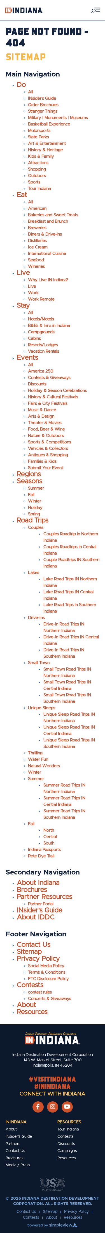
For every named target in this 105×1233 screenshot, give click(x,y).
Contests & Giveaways (49, 378)
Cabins (34, 338)
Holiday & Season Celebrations (57, 390)
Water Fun (38, 759)
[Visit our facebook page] (38, 1107)
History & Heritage (45, 150)
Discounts (37, 384)
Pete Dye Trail (41, 856)
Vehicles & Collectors (48, 448)
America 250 (40, 371)
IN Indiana (16, 1122)
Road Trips (32, 520)
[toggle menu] (95, 10)
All (30, 92)
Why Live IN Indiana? (48, 280)
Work (33, 293)
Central (50, 837)
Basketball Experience (49, 124)
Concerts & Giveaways (49, 999)
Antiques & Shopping (48, 455)
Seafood (36, 260)
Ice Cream (38, 247)
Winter (34, 501)
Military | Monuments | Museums (58, 118)
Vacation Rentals (43, 351)
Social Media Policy (46, 966)
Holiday (35, 508)
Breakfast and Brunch (48, 221)
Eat (22, 195)
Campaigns (67, 1151)
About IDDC (36, 917)
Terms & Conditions (46, 972)
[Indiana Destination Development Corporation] (24, 10)
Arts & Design (41, 416)
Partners (13, 1144)
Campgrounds (41, 332)
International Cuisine (47, 254)
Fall (31, 495)
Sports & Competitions (49, 442)
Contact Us (33, 944)
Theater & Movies (45, 423)
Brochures (32, 890)
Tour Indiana (39, 189)
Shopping (37, 169)
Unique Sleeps (41, 708)
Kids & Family (41, 156)
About (26, 1005)
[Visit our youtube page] (67, 1107)
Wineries (36, 266)
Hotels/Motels (41, 319)
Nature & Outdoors (46, 436)
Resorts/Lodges (43, 345)
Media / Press (18, 1165)
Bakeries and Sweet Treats (53, 215)
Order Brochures (43, 105)
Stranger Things (42, 111)
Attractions (38, 163)
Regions (29, 474)
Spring (34, 514)
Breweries (37, 228)
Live (23, 272)
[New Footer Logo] (53, 1038)
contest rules (40, 992)
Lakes (33, 573)
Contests (30, 985)
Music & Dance (42, 410)
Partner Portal (40, 904)
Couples (35, 527)
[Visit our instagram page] (52, 1107)
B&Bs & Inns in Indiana (49, 326)
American (37, 208)
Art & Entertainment (47, 143)
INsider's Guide (42, 98)
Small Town (39, 663)
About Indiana (38, 883)
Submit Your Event (45, 468)
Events (27, 357)
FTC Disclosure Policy (48, 979)
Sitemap (29, 951)
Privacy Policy (38, 958)
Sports (34, 182)
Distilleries (37, 241)
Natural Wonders (44, 766)
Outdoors (37, 176)
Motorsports (39, 131)
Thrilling (35, 753)
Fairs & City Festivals (47, 403)
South (48, 843)
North (48, 830)
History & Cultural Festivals (53, 397)
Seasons (29, 481)
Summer (36, 488)
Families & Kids (42, 461)
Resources (32, 1012)
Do (21, 85)
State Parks (38, 137)
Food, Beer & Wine (46, 429)
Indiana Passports (44, 850)
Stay (23, 305)
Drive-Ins (36, 618)
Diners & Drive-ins (45, 234)
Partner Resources (44, 897)
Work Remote (41, 299)
